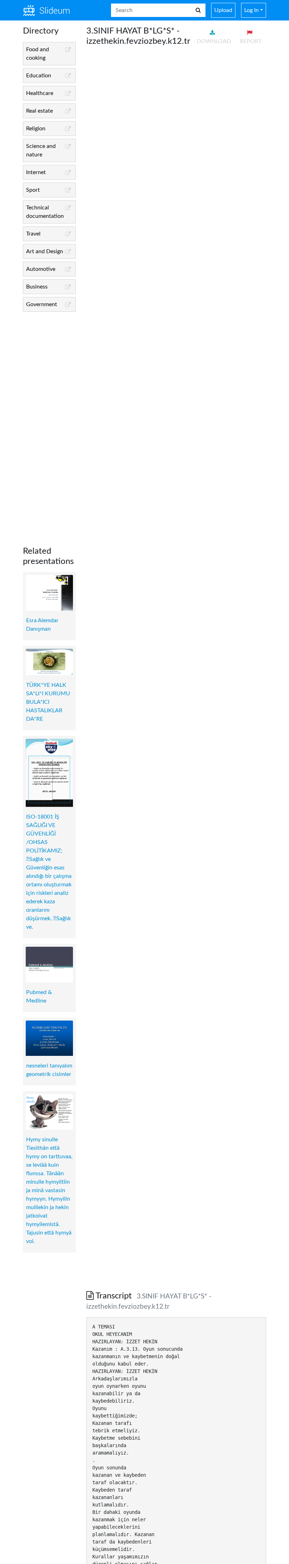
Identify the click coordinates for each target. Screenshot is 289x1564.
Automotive (40, 269)
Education (38, 75)
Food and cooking (37, 54)
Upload (223, 10)
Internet (36, 172)
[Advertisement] (49, 423)
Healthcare (39, 93)
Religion (35, 128)
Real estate (39, 111)
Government (41, 304)
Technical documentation (45, 212)
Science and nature (41, 150)
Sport (33, 190)
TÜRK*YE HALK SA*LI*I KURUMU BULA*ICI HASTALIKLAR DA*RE (48, 702)
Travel (33, 234)
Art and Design (44, 251)
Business (37, 287)
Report (251, 41)
